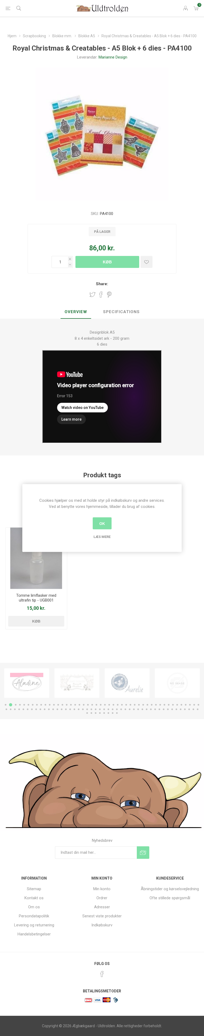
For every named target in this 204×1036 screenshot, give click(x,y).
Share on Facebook (101, 294)
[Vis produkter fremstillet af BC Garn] (177, 683)
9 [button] (41, 705)
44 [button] (190, 705)
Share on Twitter (92, 294)
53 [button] (32, 709)
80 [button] (146, 709)
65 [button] (83, 709)
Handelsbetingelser (34, 934)
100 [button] (117, 713)
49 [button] (15, 709)
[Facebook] (102, 974)
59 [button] (57, 709)
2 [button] (10, 705)
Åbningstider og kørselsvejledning (170, 888)
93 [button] (87, 713)
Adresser (102, 907)
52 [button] (27, 709)
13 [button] (58, 705)
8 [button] (37, 705)
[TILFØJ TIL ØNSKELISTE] (146, 262)
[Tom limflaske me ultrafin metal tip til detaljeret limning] (36, 558)
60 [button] (61, 709)
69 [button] (100, 709)
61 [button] (66, 709)
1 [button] (5, 705)
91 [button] (193, 709)
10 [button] (45, 705)
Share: (102, 283)
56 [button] (44, 709)
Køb (107, 262)
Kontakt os (34, 898)
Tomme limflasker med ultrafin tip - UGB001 (36, 598)
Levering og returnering (34, 925)
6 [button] (28, 705)
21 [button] (92, 705)
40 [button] (173, 705)
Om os (34, 907)
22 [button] (96, 705)
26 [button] (113, 705)
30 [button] (130, 705)
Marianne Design (113, 57)
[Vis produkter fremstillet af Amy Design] (26, 683)
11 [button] (49, 705)
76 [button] (129, 709)
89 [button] (185, 709)
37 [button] (160, 705)
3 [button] (14, 704)
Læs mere (102, 537)
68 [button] (95, 709)
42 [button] (181, 705)
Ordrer (101, 898)
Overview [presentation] (76, 311)
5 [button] (24, 705)
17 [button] (75, 705)
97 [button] (104, 713)
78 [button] (138, 709)
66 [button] (87, 709)
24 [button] (105, 705)
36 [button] (156, 705)
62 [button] (70, 709)
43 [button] (185, 705)
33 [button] (143, 705)
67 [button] (91, 709)
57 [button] (49, 709)
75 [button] (125, 709)
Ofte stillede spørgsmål (170, 898)
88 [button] (180, 709)
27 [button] (117, 705)
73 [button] (117, 709)
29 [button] (126, 705)
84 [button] (163, 709)
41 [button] (177, 705)
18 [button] (79, 705)
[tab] (76, 312)
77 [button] (134, 709)
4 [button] (20, 705)
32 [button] (139, 705)
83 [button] (159, 709)
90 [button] (189, 709)
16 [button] (71, 705)
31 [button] (134, 705)
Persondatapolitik (34, 916)
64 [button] (78, 709)
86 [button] (172, 709)
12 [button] (54, 705)
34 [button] (147, 705)
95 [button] (95, 713)
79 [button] (142, 709)
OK (102, 523)
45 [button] (194, 705)
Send (143, 852)
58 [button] (53, 709)
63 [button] (74, 709)
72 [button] (112, 709)
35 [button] (151, 705)
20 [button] (88, 705)
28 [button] (122, 705)
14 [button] (62, 705)
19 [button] (83, 705)
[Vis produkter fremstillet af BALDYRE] (127, 683)
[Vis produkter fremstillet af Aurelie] (76, 683)
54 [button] (36, 709)
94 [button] (91, 713)
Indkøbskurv (101, 925)
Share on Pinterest (109, 294)
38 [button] (164, 705)
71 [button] (108, 709)
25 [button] (109, 705)
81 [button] (151, 709)
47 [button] (6, 709)
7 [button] (32, 705)
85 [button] (168, 709)
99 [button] (112, 713)
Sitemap (34, 888)
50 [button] (19, 709)
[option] (27, 683)
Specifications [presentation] (121, 311)
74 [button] (121, 709)
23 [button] (100, 705)
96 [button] (100, 713)
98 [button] (108, 713)
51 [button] (23, 709)
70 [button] (104, 709)
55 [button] (40, 709)
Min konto (101, 888)
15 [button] (66, 705)
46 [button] (198, 705)
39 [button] (168, 705)
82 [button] (155, 709)
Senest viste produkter (102, 916)
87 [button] (176, 709)
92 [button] (197, 709)
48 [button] (10, 709)
